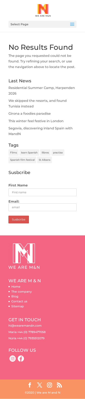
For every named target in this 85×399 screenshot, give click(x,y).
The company (21, 291)
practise (58, 152)
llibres (45, 152)
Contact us (19, 301)
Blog (14, 296)
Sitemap (17, 306)
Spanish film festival (22, 159)
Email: (13, 201)
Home (15, 286)
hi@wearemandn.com (25, 325)
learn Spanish (29, 152)
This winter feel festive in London (36, 121)
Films (13, 152)
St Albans (44, 159)
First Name (18, 185)
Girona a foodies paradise (29, 114)
